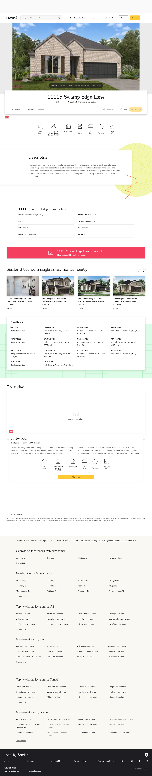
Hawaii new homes (116, 657)
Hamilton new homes (87, 692)
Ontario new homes (24, 732)
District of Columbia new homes (29, 657)
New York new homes (118, 624)
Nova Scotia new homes (88, 724)
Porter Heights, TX (116, 591)
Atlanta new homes (24, 614)
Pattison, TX (52, 591)
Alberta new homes (24, 719)
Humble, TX (52, 586)
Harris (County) (63, 540)
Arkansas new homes (117, 646)
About (6, 761)
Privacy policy (80, 761)
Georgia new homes (85, 657)
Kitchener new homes (118, 692)
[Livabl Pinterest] (147, 761)
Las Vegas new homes (25, 624)
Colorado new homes (56, 651)
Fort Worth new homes (56, 619)
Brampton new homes (56, 687)
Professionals (108, 18)
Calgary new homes (117, 687)
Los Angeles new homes (57, 624)
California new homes (25, 651)
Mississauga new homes (88, 697)
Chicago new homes (117, 614)
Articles (94, 18)
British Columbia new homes (59, 719)
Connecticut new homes (87, 651)
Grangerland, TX (116, 580)
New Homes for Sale (77, 18)
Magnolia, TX (114, 586)
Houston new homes (86, 619)
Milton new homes (55, 697)
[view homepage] (12, 17)
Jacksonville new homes (119, 619)
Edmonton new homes (56, 692)
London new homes (24, 697)
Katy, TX (81, 586)
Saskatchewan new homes (120, 732)
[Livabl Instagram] (131, 761)
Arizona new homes (85, 646)
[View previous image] (8, 59)
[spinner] (59, 18)
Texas (26, 540)
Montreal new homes (118, 697)
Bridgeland (85, 540)
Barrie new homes (23, 687)
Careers (30, 761)
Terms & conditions (106, 761)
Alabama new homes (25, 646)
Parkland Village (115, 558)
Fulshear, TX (83, 580)
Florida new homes (55, 657)
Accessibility (56, 761)
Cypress (75, 540)
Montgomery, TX (23, 591)
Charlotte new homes (87, 614)
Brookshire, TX (22, 580)
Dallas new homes (23, 619)
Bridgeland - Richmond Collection (82, 102)
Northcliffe (82, 558)
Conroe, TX (52, 580)
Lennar (61, 102)
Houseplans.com (35, 771)
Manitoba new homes (87, 719)
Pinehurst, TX (83, 591)
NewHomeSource (11, 771)
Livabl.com (96, 520)
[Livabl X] (122, 761)
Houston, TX (21, 586)
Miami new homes (86, 624)
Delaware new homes (117, 651)
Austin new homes (55, 614)
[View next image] (144, 59)
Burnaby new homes (86, 687)
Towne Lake (21, 563)
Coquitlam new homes (25, 692)
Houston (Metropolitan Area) (43, 540)
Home (19, 540)
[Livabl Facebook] (139, 761)
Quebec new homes (86, 732)
